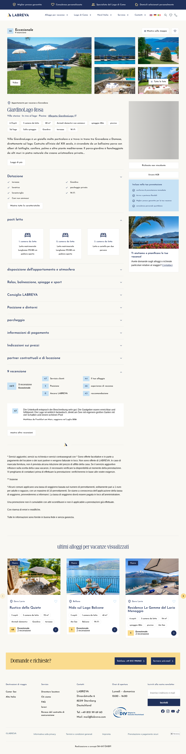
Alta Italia (11, 697)
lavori (44, 707)
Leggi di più (16, 162)
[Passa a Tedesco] (155, 15)
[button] (2, 596)
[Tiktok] (178, 711)
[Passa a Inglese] (151, 15)
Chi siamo (46, 697)
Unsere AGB (153, 175)
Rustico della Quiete (25, 608)
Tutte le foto (160, 82)
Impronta (106, 734)
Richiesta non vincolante (154, 165)
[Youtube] (173, 711)
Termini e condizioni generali (79, 734)
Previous (12, 579)
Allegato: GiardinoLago (61, 116)
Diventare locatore (50, 692)
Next (55, 579)
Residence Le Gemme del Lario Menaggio (151, 609)
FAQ (43, 702)
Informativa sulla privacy (45, 734)
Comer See (11, 692)
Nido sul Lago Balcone (86, 608)
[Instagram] (168, 711)
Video (15, 83)
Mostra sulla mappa (157, 31)
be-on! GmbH (104, 746)
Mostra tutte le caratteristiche (25, 206)
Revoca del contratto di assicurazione (52, 713)
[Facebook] (163, 711)
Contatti (139, 15)
